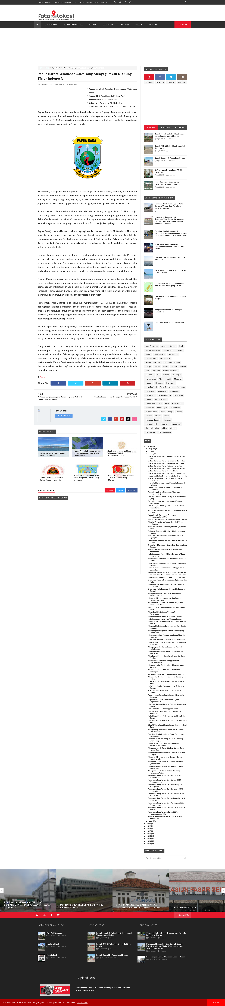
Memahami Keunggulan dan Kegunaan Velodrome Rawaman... (163, 744)
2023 (149, 824)
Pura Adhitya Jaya (54, 933)
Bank (181, 346)
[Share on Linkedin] (110, 383)
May (150, 821)
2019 (149, 829)
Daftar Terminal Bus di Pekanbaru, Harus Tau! (166, 461)
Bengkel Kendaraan (153, 350)
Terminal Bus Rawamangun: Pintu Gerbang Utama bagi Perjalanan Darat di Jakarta (169, 206)
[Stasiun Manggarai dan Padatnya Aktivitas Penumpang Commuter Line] (84, 901)
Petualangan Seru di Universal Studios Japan (165, 957)
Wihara (173, 428)
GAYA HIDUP (108, 25)
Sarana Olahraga (166, 412)
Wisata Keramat (165, 432)
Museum (149, 383)
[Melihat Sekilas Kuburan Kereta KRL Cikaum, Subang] (28, 897)
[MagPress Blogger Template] (57, 13)
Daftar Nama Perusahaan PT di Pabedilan (105, 103)
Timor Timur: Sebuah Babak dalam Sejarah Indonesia (51, 479)
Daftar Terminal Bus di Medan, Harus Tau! (165, 471)
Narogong (159, 383)
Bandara (173, 346)
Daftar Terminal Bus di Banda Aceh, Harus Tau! (167, 473)
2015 (149, 836)
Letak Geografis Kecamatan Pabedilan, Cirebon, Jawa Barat (113, 106)
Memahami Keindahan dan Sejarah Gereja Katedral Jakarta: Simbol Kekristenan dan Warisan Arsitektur (164, 946)
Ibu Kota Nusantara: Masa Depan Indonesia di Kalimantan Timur (119, 453)
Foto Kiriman (165, 358)
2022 (149, 826)
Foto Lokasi (51, 955)
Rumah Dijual (162, 408)
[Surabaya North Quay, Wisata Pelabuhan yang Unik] (197, 901)
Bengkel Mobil (169, 350)
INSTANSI (124, 25)
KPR (158, 375)
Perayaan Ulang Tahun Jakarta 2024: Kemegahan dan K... (162, 813)
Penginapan (150, 395)
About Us (48, 2)
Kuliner (166, 375)
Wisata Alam (150, 432)
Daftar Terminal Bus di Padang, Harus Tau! (165, 466)
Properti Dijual (160, 399)
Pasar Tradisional (166, 387)
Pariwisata (170, 383)
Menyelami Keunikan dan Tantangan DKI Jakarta (167, 577)
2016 (149, 834)
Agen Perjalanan (152, 346)
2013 (149, 841)
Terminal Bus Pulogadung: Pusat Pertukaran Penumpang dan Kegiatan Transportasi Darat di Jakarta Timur (171, 233)
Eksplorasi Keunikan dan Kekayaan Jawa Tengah (167, 572)
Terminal (164, 424)
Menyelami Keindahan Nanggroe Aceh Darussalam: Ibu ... (163, 662)
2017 (149, 831)
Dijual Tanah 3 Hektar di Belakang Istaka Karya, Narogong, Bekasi (169, 284)
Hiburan (157, 367)
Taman (166, 416)
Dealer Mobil (173, 354)
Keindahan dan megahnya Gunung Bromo (165, 619)
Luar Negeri (176, 375)
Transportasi (175, 424)
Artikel (47, 68)
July (150, 451)
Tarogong (167, 420)
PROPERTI (153, 25)
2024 (149, 446)
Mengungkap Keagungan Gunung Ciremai (165, 616)
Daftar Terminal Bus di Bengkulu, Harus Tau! (166, 463)
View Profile (65, 415)
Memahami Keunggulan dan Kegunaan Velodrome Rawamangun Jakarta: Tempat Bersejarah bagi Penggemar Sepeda (170, 220)
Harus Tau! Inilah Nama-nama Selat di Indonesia (52, 454)
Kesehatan (150, 375)
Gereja (148, 367)
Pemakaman (150, 391)
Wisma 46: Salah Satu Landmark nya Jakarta (165, 674)
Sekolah (179, 412)
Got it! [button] (216, 1003)
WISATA (92, 25)
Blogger (110, 490)
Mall (160, 379)
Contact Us (103, 2)
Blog (74, 2)
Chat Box (81, 2)
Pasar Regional (151, 387)
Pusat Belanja (177, 403)
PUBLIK (138, 25)
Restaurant (150, 408)
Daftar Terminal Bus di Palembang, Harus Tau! (167, 468)
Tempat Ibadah (151, 424)
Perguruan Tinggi (164, 395)
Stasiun (158, 416)
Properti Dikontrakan (154, 403)
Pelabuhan (181, 387)
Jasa (147, 371)
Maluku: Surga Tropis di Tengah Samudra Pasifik (167, 519)
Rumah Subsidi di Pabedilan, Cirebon (104, 99)
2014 (149, 839)
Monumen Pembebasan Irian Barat (169, 323)
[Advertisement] (140, 13)
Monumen (178, 379)
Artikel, (74, 84)
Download (67, 2)
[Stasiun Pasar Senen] (141, 901)
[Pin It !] (127, 383)
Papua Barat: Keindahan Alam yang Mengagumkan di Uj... (162, 516)
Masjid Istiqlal (52, 944)
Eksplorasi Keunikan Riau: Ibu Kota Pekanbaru (166, 640)
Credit (95, 2)
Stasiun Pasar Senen (128, 907)
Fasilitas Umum (151, 358)
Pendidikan (174, 391)
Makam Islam (151, 379)
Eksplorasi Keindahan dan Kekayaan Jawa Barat (167, 575)
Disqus (120, 490)
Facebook (132, 490)
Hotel (165, 367)
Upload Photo (57, 2)
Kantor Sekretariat (170, 371)
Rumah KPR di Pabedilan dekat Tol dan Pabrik (107, 96)
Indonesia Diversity (178, 367)
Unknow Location (152, 428)
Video (164, 428)
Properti (149, 399)
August (152, 449)
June (151, 454)
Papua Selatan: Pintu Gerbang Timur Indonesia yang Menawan (121, 477)
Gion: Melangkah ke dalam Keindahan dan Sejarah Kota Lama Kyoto (169, 246)
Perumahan (178, 395)
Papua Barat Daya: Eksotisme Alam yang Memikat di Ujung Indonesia (86, 477)
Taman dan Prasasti (153, 420)
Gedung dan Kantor (153, 362)
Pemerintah (162, 391)
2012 (149, 844)
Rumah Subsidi (151, 412)
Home (41, 2)
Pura (167, 403)
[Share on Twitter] (75, 383)
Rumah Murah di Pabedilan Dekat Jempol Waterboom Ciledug (169, 135)
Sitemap (89, 2)
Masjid (168, 379)
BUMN (148, 354)
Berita (180, 350)
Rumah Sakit (175, 408)
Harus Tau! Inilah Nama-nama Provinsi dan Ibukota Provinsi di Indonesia (87, 453)
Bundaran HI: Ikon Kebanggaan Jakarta (163, 709)
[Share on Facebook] (58, 383)
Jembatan (156, 371)
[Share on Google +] (93, 383)
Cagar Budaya (159, 354)
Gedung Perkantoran (172, 362)
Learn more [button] (82, 1002)
